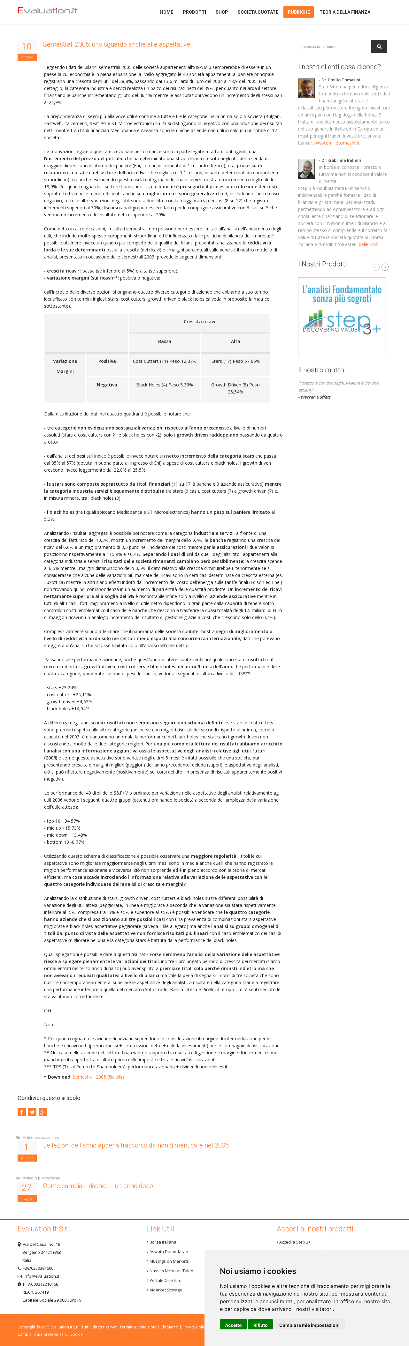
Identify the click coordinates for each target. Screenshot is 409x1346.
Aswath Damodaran (168, 1251)
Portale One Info (165, 1280)
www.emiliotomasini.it (337, 143)
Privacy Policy (194, 1327)
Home (59, 12)
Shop (222, 12)
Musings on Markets (169, 1261)
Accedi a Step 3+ (294, 1242)
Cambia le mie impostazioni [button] (309, 1325)
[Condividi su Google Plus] (42, 1112)
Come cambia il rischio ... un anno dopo (98, 1185)
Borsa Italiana (162, 1242)
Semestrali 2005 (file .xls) (98, 1077)
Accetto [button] (233, 1325)
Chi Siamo (169, 1327)
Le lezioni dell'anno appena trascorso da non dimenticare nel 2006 (136, 1145)
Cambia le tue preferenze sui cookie (50, 1334)
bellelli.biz (368, 244)
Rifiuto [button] (260, 1325)
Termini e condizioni (138, 1327)
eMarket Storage (165, 1290)
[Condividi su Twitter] (32, 1112)
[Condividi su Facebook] (21, 1112)
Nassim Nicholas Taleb (171, 1271)
